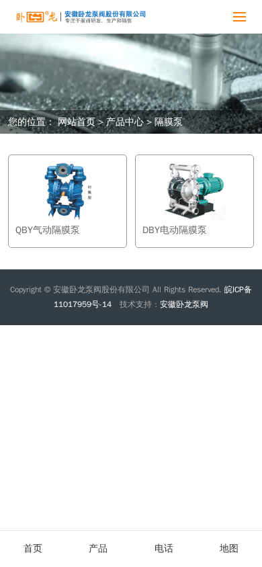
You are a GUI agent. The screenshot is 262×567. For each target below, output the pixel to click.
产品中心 (125, 122)
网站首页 (76, 122)
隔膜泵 (169, 122)
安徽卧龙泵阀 (184, 304)
